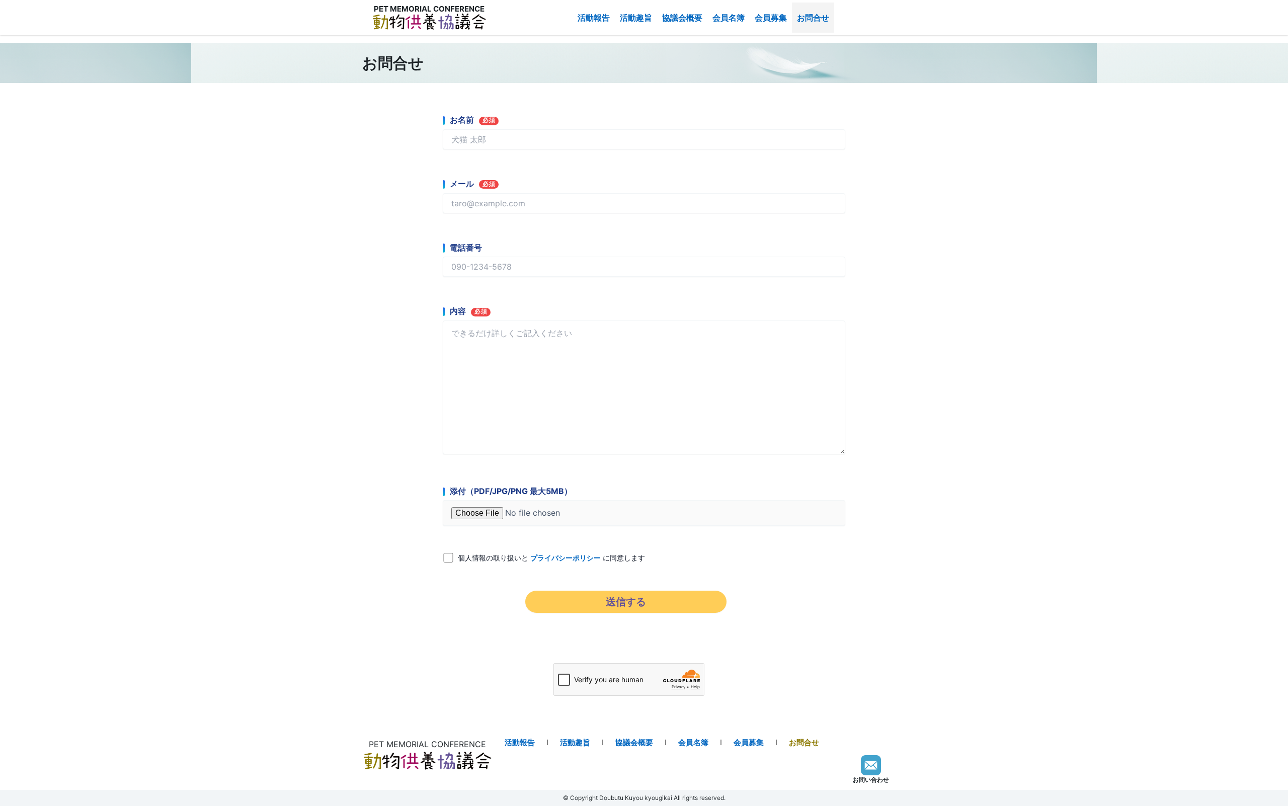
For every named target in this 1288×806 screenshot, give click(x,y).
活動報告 (594, 18)
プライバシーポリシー (565, 557)
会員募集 (771, 18)
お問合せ (813, 18)
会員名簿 (728, 18)
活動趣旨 (636, 18)
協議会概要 (682, 18)
